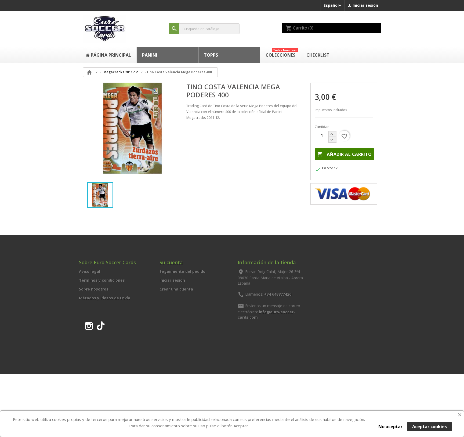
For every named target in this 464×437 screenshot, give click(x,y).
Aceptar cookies (429, 426)
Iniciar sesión (172, 280)
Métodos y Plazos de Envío (104, 297)
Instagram (89, 325)
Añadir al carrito (344, 154)
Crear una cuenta (176, 289)
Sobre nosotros (93, 289)
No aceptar (390, 426)
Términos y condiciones (102, 280)
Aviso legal (89, 271)
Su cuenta (171, 262)
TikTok (100, 325)
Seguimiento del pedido (182, 271)
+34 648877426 (277, 293)
